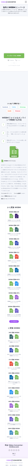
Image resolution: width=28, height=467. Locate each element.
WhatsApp (23, 107)
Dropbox (12, 60)
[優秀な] (18, 450)
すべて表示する (14, 321)
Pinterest (17, 111)
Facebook (5, 107)
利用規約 (20, 465)
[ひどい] (9, 450)
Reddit (9, 111)
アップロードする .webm (14, 55)
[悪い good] (12, 450)
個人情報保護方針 (13, 465)
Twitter (14, 107)
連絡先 (7, 465)
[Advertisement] (14, 34)
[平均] (14, 450)
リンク (18, 60)
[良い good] (16, 450)
